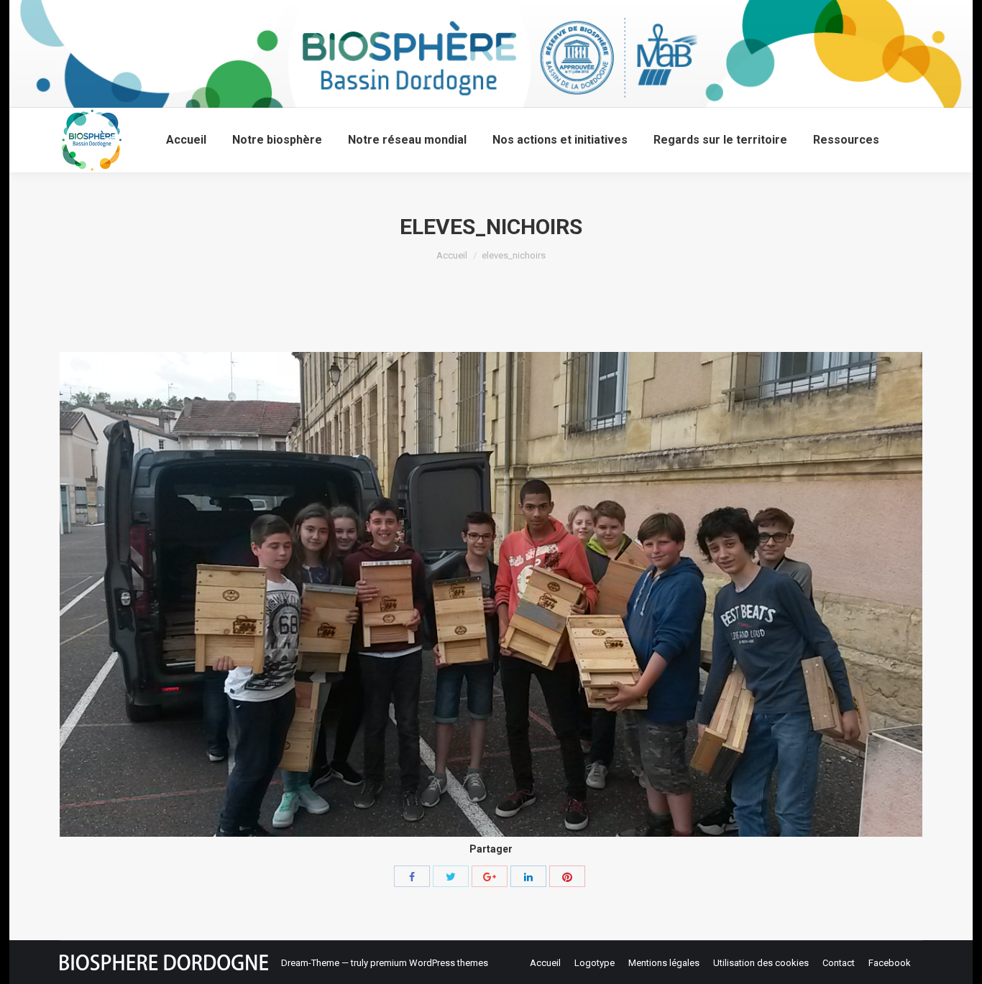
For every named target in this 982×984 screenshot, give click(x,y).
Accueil (451, 255)
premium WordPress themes (429, 962)
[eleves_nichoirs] (491, 594)
